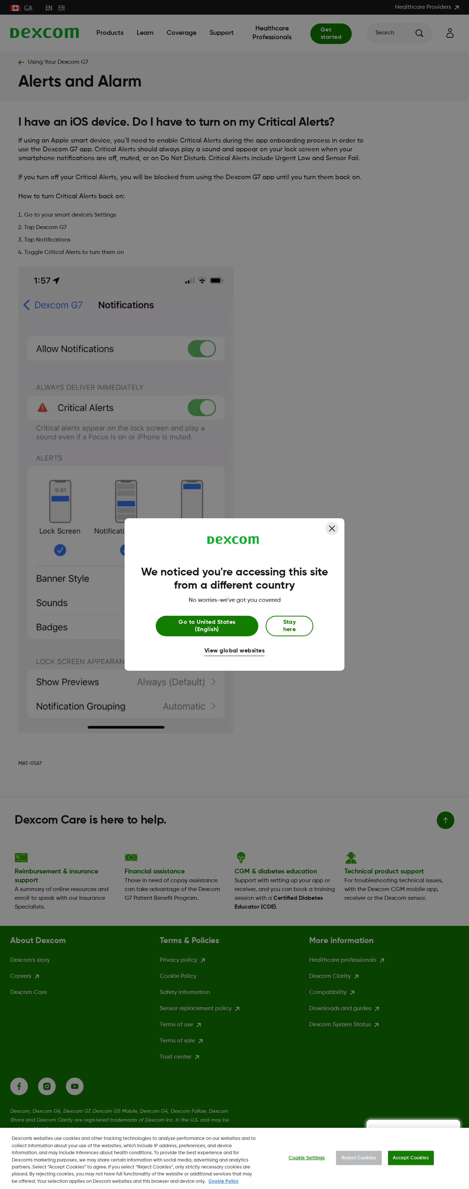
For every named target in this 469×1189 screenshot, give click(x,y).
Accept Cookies (411, 1157)
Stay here (289, 626)
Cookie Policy (223, 1181)
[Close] (332, 528)
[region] (234, 1158)
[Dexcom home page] (233, 540)
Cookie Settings (307, 1157)
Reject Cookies (358, 1157)
